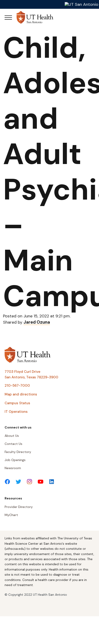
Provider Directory (19, 507)
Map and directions (21, 394)
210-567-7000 (17, 385)
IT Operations (16, 411)
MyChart (11, 515)
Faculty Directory (18, 452)
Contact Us (13, 444)
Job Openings (15, 460)
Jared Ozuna (36, 322)
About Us (12, 436)
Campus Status (17, 403)
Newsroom (13, 468)
